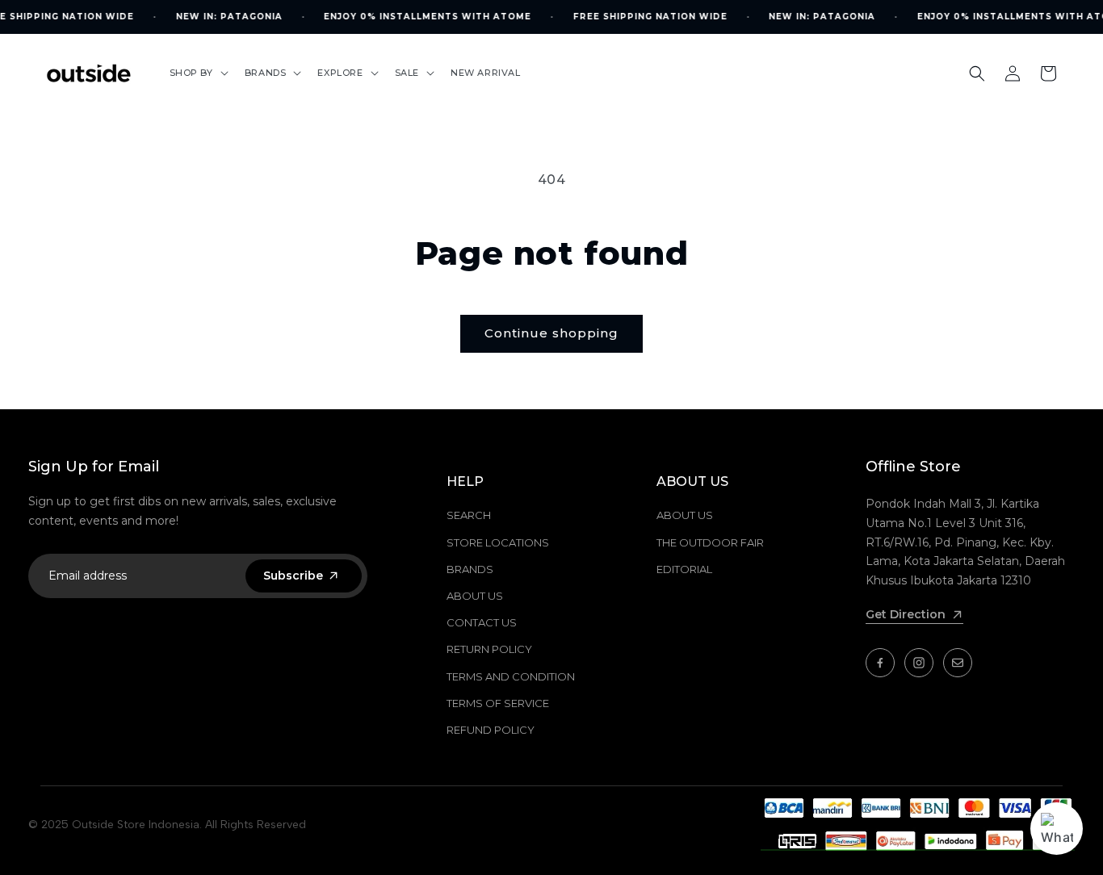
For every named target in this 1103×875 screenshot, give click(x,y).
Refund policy (491, 729)
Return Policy (489, 649)
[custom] (880, 662)
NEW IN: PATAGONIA (228, 16)
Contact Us (482, 622)
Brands (470, 569)
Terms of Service (498, 703)
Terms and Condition (511, 676)
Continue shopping (551, 333)
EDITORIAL (684, 569)
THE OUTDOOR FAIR (710, 542)
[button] (197, 72)
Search (469, 515)
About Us (475, 595)
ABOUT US (684, 515)
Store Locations (498, 542)
